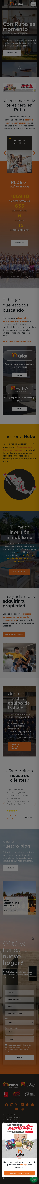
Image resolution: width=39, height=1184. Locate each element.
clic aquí (23, 1165)
